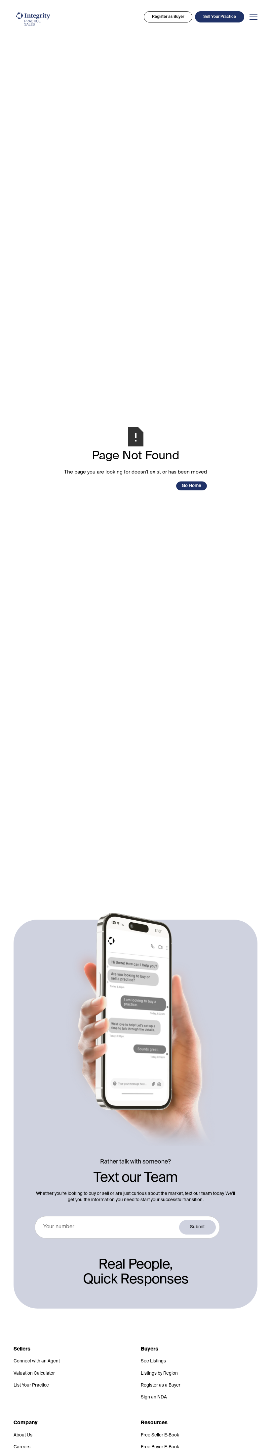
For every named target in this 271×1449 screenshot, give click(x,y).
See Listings (153, 1361)
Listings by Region (159, 1373)
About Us (23, 1435)
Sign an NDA (154, 1397)
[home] (33, 19)
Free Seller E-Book (160, 1435)
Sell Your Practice (219, 17)
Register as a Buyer (160, 1385)
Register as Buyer (168, 17)
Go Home (191, 486)
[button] (252, 16)
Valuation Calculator (34, 1373)
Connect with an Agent (37, 1361)
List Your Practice (31, 1385)
